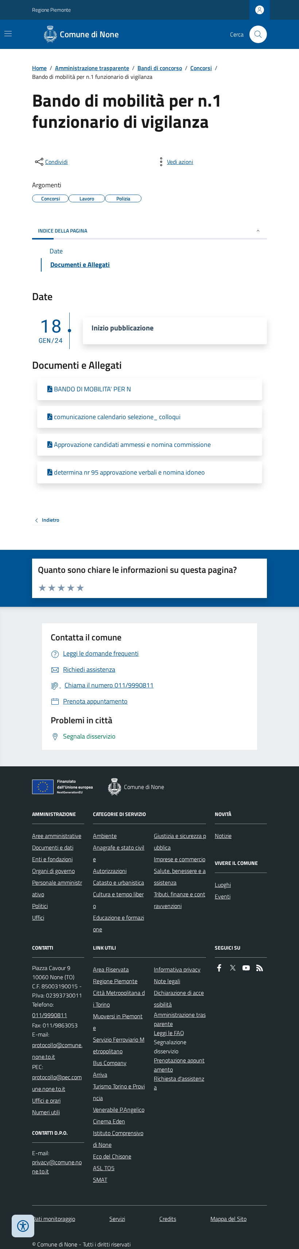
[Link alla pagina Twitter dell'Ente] (232, 968)
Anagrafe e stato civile (118, 853)
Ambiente (105, 835)
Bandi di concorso (159, 68)
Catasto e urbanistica (118, 882)
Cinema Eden (109, 1121)
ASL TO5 (103, 1168)
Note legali (167, 981)
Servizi (117, 1218)
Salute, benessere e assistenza (180, 876)
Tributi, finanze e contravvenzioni (179, 900)
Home (39, 68)
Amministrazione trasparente (92, 68)
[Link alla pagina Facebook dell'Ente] (219, 968)
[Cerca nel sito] (255, 34)
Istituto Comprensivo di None (118, 1139)
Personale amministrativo (57, 888)
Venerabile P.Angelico (118, 1109)
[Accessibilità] (23, 1226)
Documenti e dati (52, 847)
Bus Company (110, 1062)
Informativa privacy (177, 969)
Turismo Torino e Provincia (119, 1092)
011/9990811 (49, 1015)
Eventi (222, 896)
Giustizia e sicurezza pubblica (180, 841)
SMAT (100, 1179)
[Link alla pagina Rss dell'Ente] (259, 968)
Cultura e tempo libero (118, 900)
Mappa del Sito (228, 1218)
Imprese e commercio (179, 859)
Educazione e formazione (118, 923)
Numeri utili (46, 1112)
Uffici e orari (46, 1100)
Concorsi (201, 68)
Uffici (38, 917)
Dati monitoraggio (53, 1218)
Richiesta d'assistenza (179, 1083)
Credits (167, 1218)
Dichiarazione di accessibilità (179, 998)
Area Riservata (111, 969)
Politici (40, 905)
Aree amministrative (56, 835)
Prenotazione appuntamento (179, 1065)
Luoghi (223, 884)
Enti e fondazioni (52, 859)
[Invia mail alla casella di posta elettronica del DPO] (58, 1167)
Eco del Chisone (112, 1156)
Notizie (223, 835)
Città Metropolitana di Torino (119, 998)
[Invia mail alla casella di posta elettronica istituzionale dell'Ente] (58, 1050)
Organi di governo (53, 870)
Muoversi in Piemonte (118, 1022)
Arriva (100, 1074)
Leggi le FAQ (169, 1032)
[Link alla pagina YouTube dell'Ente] (246, 968)
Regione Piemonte (51, 10)
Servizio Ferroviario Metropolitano (118, 1045)
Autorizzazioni (110, 870)
